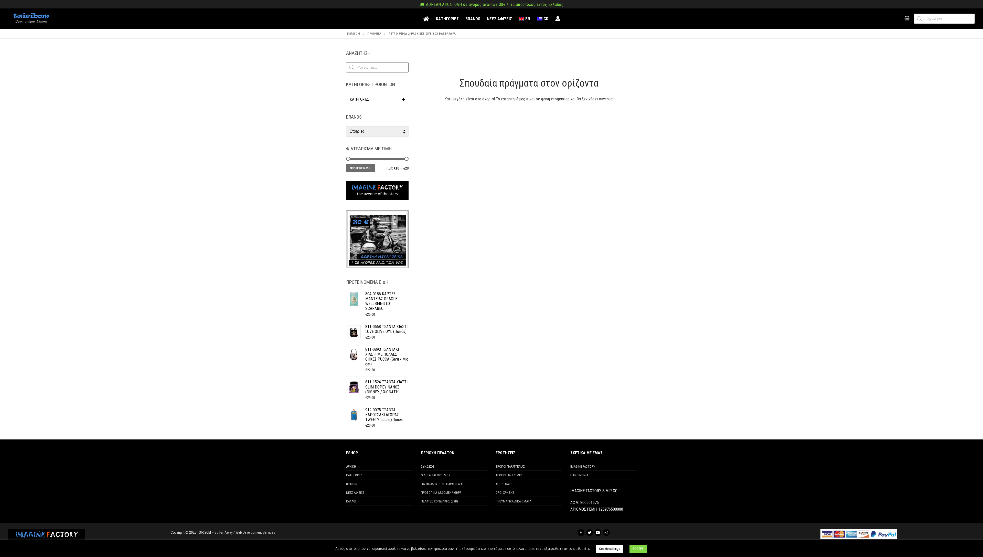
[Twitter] (589, 532)
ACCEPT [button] (638, 549)
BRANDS (351, 484)
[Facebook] (581, 532)
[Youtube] (597, 532)
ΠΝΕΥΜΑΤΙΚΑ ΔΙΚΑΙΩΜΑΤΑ (513, 501)
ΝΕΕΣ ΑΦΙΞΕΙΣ (355, 493)
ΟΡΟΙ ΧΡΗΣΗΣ (505, 493)
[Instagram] (606, 532)
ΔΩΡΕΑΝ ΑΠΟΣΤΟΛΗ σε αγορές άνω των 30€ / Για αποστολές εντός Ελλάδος (494, 4)
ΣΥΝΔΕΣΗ (427, 466)
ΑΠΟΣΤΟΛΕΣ (504, 484)
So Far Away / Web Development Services (245, 532)
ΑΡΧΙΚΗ (351, 466)
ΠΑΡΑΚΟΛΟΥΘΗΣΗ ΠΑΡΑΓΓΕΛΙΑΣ (442, 484)
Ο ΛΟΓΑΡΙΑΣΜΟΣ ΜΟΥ (435, 475)
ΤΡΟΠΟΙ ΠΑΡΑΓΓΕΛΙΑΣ (510, 466)
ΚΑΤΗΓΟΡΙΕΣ (354, 475)
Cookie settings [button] (609, 549)
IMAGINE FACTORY (582, 466)
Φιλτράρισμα (360, 168)
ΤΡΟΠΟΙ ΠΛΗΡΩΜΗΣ (509, 475)
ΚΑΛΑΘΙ (351, 501)
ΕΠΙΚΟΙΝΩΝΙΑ (579, 475)
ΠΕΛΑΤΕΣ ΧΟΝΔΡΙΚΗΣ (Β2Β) (439, 501)
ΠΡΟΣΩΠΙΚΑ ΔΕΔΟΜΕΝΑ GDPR (441, 493)
